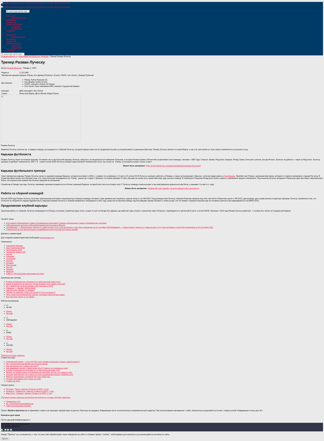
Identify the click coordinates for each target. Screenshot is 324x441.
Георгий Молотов (14, 68)
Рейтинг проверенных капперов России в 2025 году (28, 377)
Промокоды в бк (18, 18)
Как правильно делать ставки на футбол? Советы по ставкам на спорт (37, 368)
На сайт (9, 313)
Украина (9, 269)
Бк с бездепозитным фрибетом (19, 404)
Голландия (10, 258)
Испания (10, 263)
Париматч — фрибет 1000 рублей (20, 288)
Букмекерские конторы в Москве (51, 225)
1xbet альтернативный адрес (18, 406)
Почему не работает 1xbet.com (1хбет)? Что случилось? (30, 292)
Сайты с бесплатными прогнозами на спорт (25, 274)
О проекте (10, 31)
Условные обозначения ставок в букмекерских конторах (82, 223)
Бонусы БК (11, 16)
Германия (10, 256)
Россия (9, 267)
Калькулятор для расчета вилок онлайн (60, 229)
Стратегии (15, 26)
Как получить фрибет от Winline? (20, 290)
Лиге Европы (229, 176)
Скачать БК (11, 22)
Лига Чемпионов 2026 (15, 248)
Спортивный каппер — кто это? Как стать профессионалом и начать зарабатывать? (43, 362)
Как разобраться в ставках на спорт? (22, 366)
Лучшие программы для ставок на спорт (23, 379)
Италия (9, 261)
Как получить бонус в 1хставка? (20, 297)
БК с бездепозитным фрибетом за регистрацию (27, 364)
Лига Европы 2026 (14, 250)
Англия (9, 254)
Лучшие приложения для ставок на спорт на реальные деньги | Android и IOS (39, 374)
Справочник (16, 28)
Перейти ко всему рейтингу (13, 355)
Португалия (11, 265)
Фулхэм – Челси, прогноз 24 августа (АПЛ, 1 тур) (27, 389)
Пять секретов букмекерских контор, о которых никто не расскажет (35, 295)
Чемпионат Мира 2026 (15, 252)
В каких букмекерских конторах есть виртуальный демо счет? (33, 282)
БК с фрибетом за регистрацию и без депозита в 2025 (29, 286)
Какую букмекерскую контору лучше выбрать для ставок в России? (35, 284)
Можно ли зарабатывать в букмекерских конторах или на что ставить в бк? (39, 372)
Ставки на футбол (14, 24)
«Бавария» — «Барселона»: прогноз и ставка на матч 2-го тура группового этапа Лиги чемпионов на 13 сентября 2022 (162, 227)
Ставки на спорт (13, 381)
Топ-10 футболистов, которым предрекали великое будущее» (174, 166)
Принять (5, 439)
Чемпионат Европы (14, 246)
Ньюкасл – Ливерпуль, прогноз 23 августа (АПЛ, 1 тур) (30, 391)
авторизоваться (47, 237)
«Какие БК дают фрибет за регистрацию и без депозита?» (174, 188)
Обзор (9, 311)
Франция (10, 271)
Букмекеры (11, 20)
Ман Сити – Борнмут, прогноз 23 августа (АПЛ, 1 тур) (29, 393)
